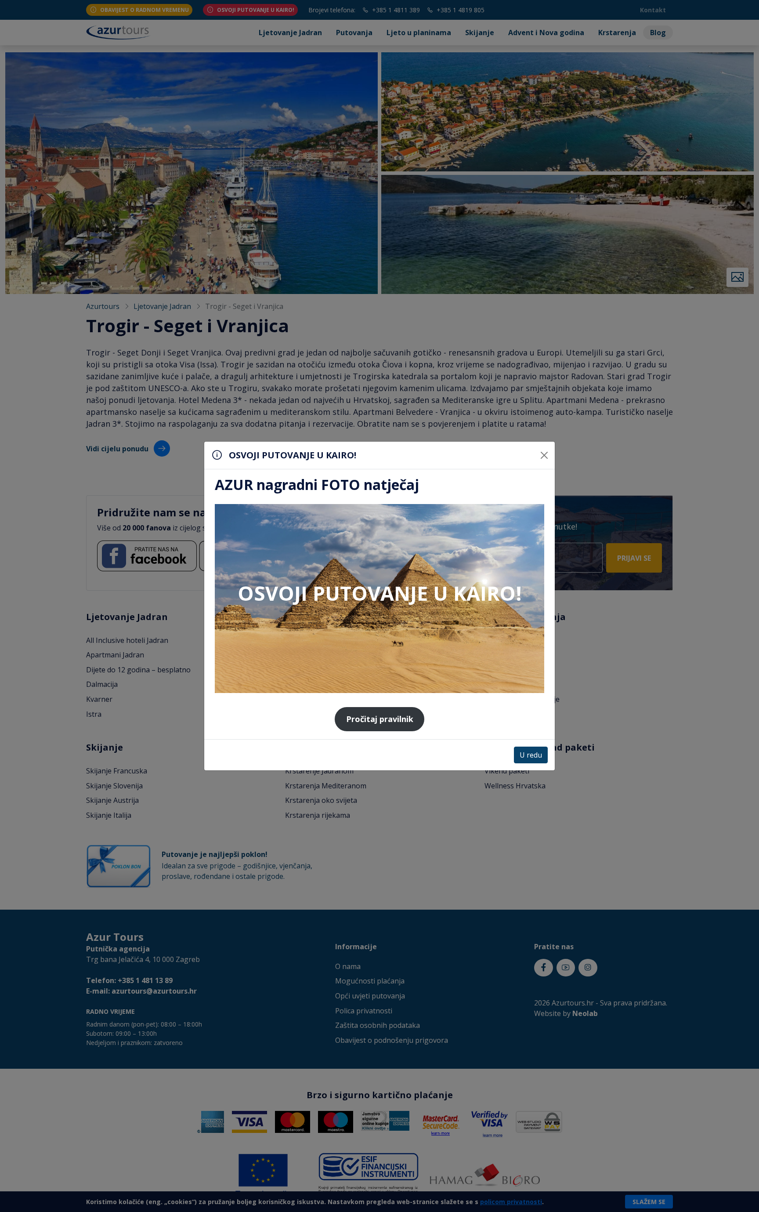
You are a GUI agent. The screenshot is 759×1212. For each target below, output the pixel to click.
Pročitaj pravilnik (379, 719)
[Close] (544, 455)
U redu (531, 755)
